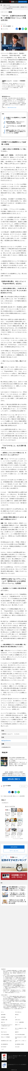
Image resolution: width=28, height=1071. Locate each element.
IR (15, 1017)
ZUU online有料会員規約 (20, 1034)
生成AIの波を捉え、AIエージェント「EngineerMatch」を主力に (15, 122)
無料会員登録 (14, 847)
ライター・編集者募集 (19, 1022)
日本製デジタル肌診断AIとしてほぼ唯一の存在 (16, 118)
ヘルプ (2, 1049)
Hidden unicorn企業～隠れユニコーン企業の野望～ (14, 796)
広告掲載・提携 (4, 1019)
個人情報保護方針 (4, 1044)
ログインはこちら (14, 850)
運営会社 (17, 1014)
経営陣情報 (3, 1017)
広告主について (4, 1028)
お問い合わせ (17, 1019)
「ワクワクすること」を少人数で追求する (16, 126)
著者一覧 (3, 1022)
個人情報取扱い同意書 (19, 1044)
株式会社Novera (6, 740)
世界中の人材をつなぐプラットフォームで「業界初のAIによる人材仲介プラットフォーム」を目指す (16, 131)
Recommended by (16, 838)
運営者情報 (3, 1014)
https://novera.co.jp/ (12, 107)
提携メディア (17, 1024)
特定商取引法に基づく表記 (6, 1040)
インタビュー (5, 802)
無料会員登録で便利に (23, 1)
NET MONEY (3, 1046)
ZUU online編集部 (7, 26)
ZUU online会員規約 (5, 1034)
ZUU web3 (17, 1046)
